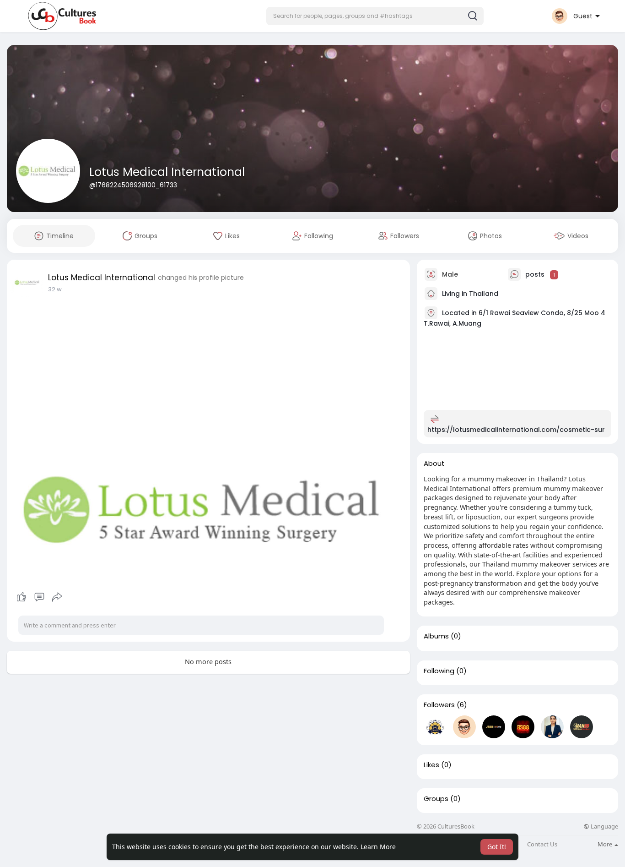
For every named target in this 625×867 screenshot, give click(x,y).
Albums (436, 636)
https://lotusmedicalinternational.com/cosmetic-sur (516, 429)
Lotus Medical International (167, 172)
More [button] (606, 844)
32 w (55, 289)
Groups (436, 798)
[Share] (57, 597)
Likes (431, 765)
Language (603, 826)
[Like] (39, 597)
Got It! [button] (496, 846)
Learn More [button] (378, 846)
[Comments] (39, 597)
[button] (375, 16)
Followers (439, 705)
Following (439, 671)
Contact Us (542, 844)
